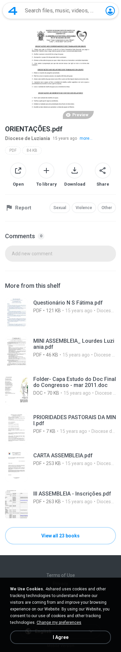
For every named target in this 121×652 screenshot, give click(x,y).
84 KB (32, 150)
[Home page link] (13, 11)
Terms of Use (60, 575)
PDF (12, 150)
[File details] (60, 313)
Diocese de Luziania (27, 138)
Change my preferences (59, 622)
